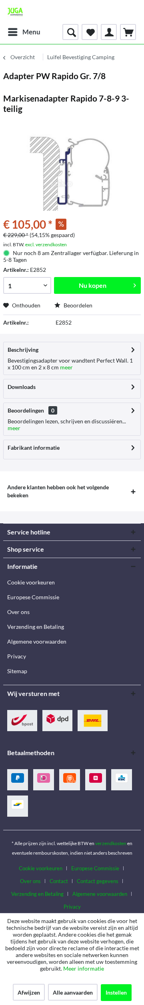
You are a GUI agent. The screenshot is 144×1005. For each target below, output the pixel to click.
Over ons (18, 611)
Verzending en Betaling (35, 626)
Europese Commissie (33, 597)
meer (66, 367)
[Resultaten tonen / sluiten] (70, 32)
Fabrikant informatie (34, 447)
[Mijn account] (109, 32)
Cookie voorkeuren (31, 582)
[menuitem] (23, 32)
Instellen (116, 992)
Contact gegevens (97, 881)
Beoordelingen (26, 410)
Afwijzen (29, 992)
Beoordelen (77, 305)
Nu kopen (92, 285)
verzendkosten (110, 843)
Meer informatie (83, 968)
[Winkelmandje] (128, 32)
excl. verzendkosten (46, 244)
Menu (31, 32)
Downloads (22, 386)
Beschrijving (23, 349)
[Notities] (90, 32)
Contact (59, 881)
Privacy (16, 656)
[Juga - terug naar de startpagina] (15, 12)
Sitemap (17, 671)
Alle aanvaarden (73, 992)
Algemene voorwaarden (36, 641)
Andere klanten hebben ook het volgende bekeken (58, 491)
